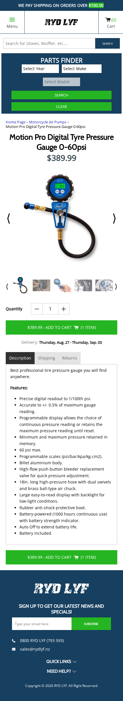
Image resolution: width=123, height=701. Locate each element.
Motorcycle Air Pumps (47, 122)
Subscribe (91, 624)
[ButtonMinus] (37, 309)
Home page (15, 122)
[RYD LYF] (61, 22)
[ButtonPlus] (64, 309)
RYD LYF (60, 685)
